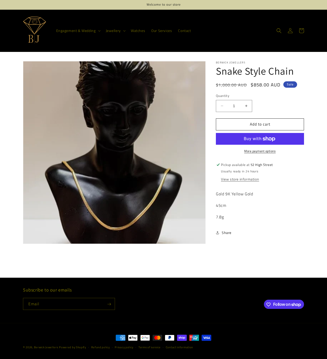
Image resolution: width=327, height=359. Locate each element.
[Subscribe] (109, 304)
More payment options (260, 151)
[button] (78, 30)
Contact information (179, 347)
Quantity (222, 95)
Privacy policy (124, 347)
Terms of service (149, 347)
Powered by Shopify (72, 347)
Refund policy (100, 347)
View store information (240, 179)
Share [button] (226, 232)
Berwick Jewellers (46, 347)
